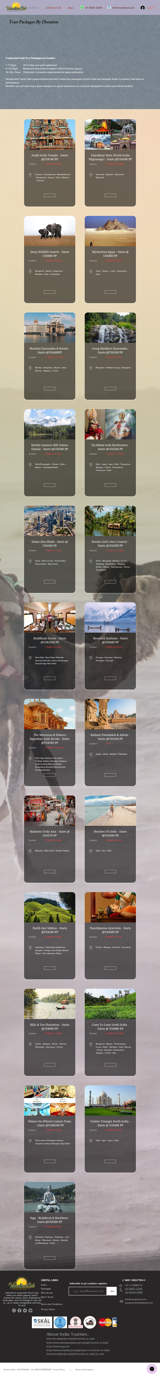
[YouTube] (30, 1310)
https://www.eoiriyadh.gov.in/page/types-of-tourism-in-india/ (78, 1350)
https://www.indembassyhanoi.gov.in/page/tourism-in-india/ (77, 1343)
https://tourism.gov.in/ (58, 1346)
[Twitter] (25, 1310)
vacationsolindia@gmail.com (139, 1302)
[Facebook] (19, 1310)
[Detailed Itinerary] (49, 195)
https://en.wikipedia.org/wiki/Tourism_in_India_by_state (75, 1354)
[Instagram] (14, 1310)
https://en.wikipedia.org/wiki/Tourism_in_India (70, 1338)
